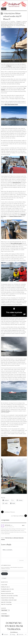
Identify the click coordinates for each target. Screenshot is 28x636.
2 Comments (9, 27)
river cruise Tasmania (17, 24)
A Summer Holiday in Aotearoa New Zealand (8, 600)
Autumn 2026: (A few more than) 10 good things (9, 595)
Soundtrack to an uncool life (6, 591)
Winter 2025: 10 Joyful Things (6, 604)
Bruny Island (8, 23)
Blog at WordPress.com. (14, 632)
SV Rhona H (8, 66)
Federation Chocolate (5, 411)
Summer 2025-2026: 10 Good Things (7, 597)
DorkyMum (12, 21)
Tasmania (19, 21)
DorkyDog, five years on (5, 586)
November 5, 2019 (4, 21)
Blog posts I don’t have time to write (7, 593)
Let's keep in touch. (6, 565)
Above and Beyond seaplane (16, 243)
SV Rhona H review (9, 25)
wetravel (7, 525)
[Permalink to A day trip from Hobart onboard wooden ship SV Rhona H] (2, 13)
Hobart (2, 24)
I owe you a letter (4, 584)
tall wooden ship (17, 25)
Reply (23, 525)
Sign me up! (4, 573)
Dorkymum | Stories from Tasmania (14, 626)
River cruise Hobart (9, 24)
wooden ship (3, 27)
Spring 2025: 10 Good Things (6, 602)
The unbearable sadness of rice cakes (7, 589)
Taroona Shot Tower (16, 182)
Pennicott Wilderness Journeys (15, 216)
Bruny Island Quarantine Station (18, 23)
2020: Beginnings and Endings (17, 516)
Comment (21, 560)
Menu (4, 8)
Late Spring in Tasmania (9, 512)
